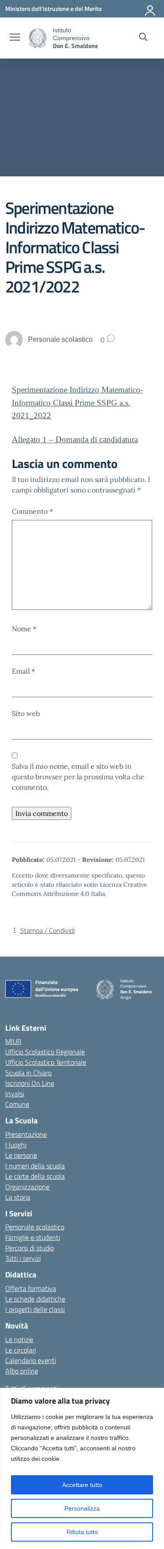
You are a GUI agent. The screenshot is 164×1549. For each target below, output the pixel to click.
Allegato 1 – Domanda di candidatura (75, 439)
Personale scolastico (34, 1227)
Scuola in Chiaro (28, 1072)
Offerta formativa (30, 1288)
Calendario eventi (30, 1360)
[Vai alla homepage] (37, 38)
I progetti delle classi (35, 1309)
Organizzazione (27, 1186)
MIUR (13, 1041)
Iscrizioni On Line (29, 1083)
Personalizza (82, 1508)
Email (23, 671)
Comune (17, 1104)
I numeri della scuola (35, 1165)
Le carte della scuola (35, 1176)
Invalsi (14, 1093)
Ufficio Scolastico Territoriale (45, 1062)
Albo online (21, 1371)
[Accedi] (150, 8)
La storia (17, 1197)
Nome (24, 628)
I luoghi (15, 1144)
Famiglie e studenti (32, 1237)
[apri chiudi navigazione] (15, 38)
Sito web (26, 713)
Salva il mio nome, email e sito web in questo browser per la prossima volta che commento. (78, 777)
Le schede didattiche (35, 1299)
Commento (32, 511)
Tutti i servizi (23, 1258)
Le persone (21, 1155)
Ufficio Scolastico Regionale (45, 1051)
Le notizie (19, 1339)
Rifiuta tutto (82, 1531)
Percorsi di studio (29, 1248)
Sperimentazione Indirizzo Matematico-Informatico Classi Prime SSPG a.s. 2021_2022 (77, 402)
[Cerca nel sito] (143, 38)
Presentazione (26, 1134)
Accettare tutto (82, 1484)
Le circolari (20, 1350)
